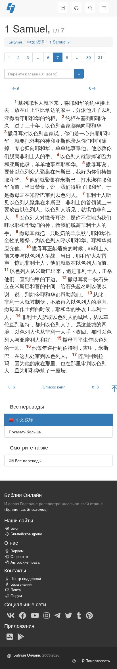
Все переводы (27, 460)
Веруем (17, 550)
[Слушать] (76, 7)
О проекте (19, 556)
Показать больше (25, 432)
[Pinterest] (89, 615)
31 (100, 57)
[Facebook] (22, 615)
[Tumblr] (79, 615)
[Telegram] (57, 615)
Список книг (54, 387)
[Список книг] (62, 7)
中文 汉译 (35, 42)
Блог (15, 528)
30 (88, 57)
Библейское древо (26, 533)
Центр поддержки (26, 578)
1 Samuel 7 (59, 42)
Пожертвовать (97, 660)
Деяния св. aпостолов (26, 509)
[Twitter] (68, 615)
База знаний (21, 584)
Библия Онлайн (26, 655)
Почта (16, 589)
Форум (16, 595)
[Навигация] (103, 7)
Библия (15, 42)
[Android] (20, 636)
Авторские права (25, 562)
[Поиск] (90, 7)
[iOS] (10, 636)
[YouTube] (35, 615)
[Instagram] (46, 615)
